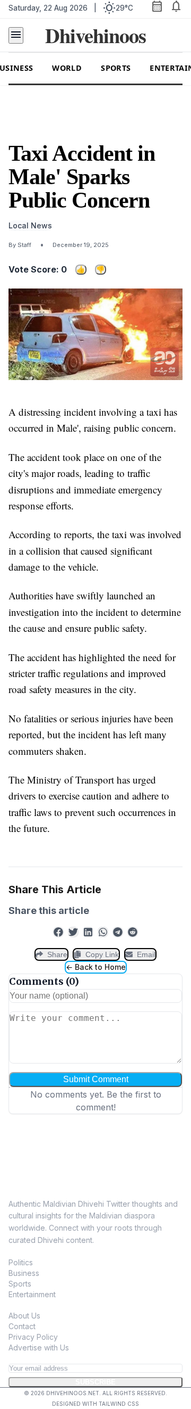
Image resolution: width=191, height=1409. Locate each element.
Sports (116, 68)
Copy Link (102, 954)
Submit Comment (95, 1079)
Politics (20, 1262)
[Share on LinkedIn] (88, 932)
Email (146, 954)
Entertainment (32, 1294)
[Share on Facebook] (58, 932)
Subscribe (95, 1382)
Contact (22, 1326)
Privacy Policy (33, 1336)
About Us (24, 1315)
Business (23, 1273)
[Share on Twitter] (73, 932)
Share (57, 954)
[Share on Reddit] (132, 932)
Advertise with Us (38, 1347)
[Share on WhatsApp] (103, 932)
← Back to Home (96, 966)
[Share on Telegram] (117, 932)
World (67, 68)
